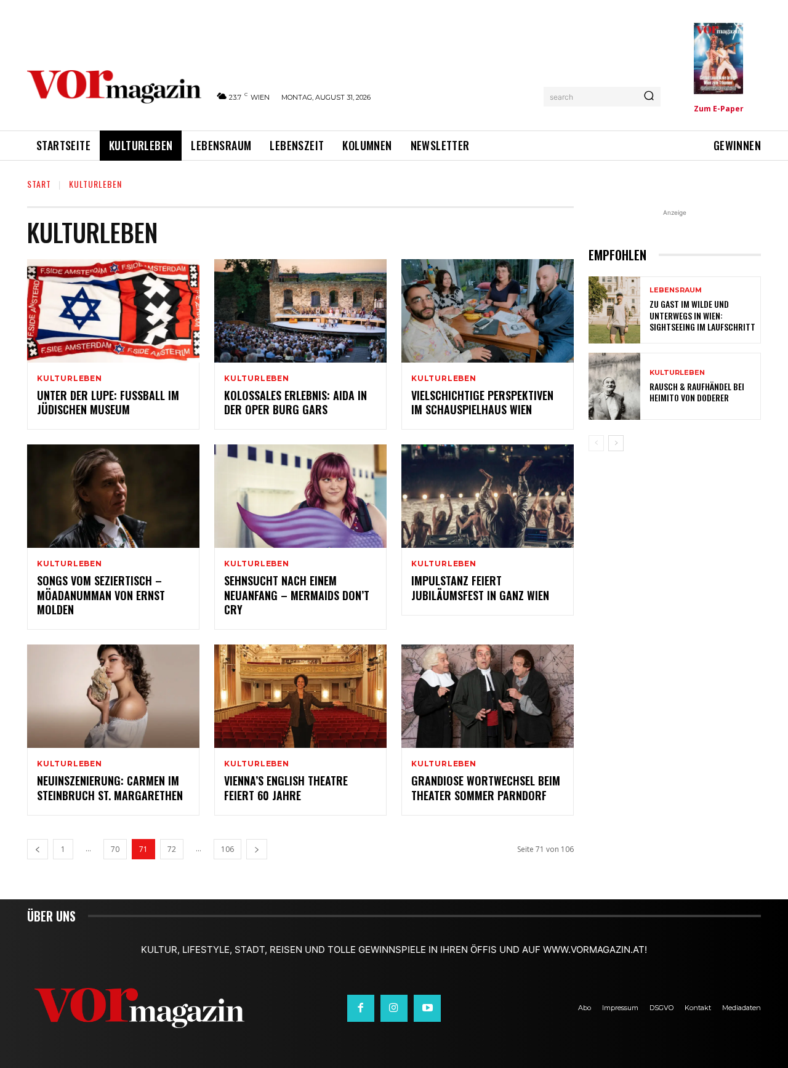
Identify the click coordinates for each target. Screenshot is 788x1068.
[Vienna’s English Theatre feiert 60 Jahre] (300, 696)
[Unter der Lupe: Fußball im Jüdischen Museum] (113, 311)
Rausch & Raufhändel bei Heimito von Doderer (696, 392)
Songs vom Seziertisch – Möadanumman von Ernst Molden (101, 594)
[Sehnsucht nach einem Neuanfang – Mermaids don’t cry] (300, 496)
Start (39, 183)
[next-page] (256, 849)
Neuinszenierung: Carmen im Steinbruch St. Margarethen (110, 788)
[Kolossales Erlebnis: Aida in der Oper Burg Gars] (300, 311)
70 (115, 849)
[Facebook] (360, 1008)
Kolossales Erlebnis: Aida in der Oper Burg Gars (295, 402)
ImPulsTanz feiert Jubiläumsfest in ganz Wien (480, 587)
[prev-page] (37, 849)
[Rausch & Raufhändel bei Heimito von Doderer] (614, 386)
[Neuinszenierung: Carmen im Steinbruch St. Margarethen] (113, 696)
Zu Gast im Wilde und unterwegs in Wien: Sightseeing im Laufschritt (702, 314)
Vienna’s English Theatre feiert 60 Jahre (286, 788)
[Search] (649, 96)
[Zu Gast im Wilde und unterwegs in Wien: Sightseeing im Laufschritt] (614, 309)
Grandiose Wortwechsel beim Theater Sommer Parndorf (485, 788)
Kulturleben (69, 378)
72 (171, 849)
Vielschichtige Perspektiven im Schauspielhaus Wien (482, 402)
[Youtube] (427, 1008)
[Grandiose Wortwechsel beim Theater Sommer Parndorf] (487, 696)
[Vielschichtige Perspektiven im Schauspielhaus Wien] (487, 311)
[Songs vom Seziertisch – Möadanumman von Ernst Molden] (113, 496)
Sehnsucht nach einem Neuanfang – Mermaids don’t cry (296, 594)
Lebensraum (675, 290)
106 (227, 849)
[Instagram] (394, 1008)
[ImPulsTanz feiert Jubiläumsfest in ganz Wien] (487, 496)
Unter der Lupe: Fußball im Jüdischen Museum (108, 402)
